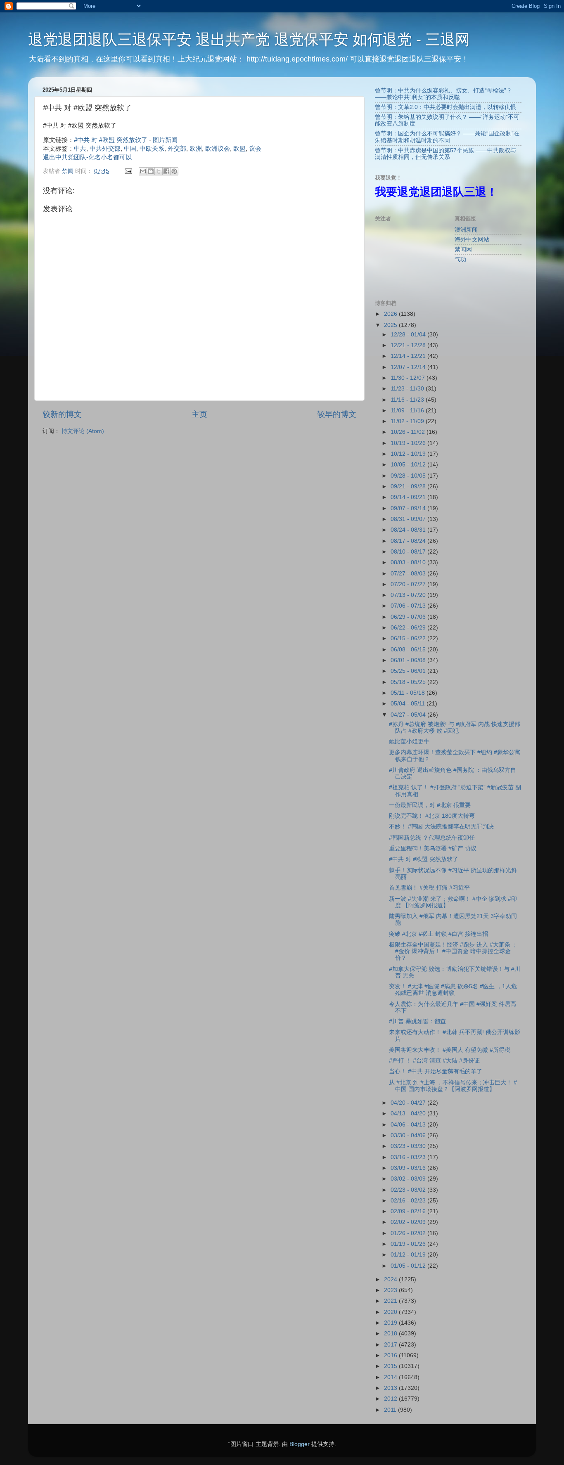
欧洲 (196, 148)
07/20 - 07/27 (409, 584)
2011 (391, 1410)
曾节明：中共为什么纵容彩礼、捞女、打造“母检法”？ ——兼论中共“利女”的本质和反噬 (443, 94)
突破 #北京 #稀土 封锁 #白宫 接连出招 (438, 934)
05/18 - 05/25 (409, 682)
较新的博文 (62, 414)
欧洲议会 (217, 148)
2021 (391, 1301)
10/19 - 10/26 (409, 443)
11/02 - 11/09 (408, 421)
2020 (391, 1312)
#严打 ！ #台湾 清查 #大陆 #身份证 (434, 1061)
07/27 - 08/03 (409, 573)
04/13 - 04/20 (409, 1113)
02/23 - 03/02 (409, 1190)
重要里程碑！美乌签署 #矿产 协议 (432, 848)
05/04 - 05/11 (409, 704)
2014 (391, 1377)
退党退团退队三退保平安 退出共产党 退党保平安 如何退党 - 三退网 (249, 39)
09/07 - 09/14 (409, 508)
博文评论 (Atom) (83, 431)
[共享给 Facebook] (166, 171)
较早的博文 (336, 414)
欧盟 (239, 148)
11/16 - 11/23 (408, 400)
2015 (391, 1366)
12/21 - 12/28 (409, 345)
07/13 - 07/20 (409, 595)
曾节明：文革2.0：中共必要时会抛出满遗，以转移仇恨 (445, 107)
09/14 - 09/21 (409, 497)
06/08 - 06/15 (409, 649)
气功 (460, 259)
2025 (391, 325)
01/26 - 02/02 (409, 1233)
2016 (391, 1355)
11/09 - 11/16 (408, 410)
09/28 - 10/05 (409, 476)
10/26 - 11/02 (409, 432)
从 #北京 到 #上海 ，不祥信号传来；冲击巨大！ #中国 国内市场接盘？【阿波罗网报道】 (453, 1085)
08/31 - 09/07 (409, 519)
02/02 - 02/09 (409, 1222)
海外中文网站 (472, 240)
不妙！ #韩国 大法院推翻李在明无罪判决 (441, 827)
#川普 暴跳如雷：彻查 (417, 1021)
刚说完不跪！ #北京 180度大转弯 (432, 816)
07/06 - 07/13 (409, 606)
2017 (391, 1345)
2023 (391, 1290)
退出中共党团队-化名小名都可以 (87, 157)
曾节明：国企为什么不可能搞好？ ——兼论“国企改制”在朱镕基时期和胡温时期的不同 (447, 136)
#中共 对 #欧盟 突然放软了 (110, 140)
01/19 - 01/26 (409, 1244)
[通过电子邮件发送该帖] (128, 171)
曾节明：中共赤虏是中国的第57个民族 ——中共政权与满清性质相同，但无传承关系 (445, 153)
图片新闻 (165, 140)
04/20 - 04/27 (409, 1103)
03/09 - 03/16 (409, 1168)
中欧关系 (152, 148)
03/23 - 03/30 (409, 1146)
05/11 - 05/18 (409, 693)
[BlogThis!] (151, 171)
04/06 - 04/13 (409, 1125)
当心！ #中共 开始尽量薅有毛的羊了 (435, 1071)
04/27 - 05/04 (409, 715)
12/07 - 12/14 (409, 367)
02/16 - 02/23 (409, 1201)
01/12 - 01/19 (409, 1255)
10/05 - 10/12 (409, 465)
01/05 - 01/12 (409, 1266)
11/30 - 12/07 (409, 378)
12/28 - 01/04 (409, 334)
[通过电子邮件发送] (143, 171)
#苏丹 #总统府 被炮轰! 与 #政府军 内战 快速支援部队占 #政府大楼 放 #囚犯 (454, 727)
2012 (391, 1399)
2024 (391, 1279)
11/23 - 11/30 (408, 389)
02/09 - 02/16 (409, 1211)
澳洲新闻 (466, 230)
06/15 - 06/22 (409, 638)
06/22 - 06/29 (409, 628)
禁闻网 (463, 249)
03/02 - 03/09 (409, 1179)
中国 (130, 148)
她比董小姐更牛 (409, 741)
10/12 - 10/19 (409, 454)
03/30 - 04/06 (409, 1135)
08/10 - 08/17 (409, 552)
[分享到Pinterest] (174, 171)
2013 (391, 1388)
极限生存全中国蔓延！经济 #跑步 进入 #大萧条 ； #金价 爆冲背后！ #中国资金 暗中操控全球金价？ (453, 951)
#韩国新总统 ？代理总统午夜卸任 (432, 838)
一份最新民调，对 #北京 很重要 (430, 805)
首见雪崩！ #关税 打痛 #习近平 (429, 888)
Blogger (299, 1444)
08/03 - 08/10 (409, 562)
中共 (80, 148)
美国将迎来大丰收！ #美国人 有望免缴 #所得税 (449, 1050)
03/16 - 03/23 (409, 1157)
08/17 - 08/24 (409, 541)
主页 (199, 414)
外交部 (177, 148)
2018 (391, 1333)
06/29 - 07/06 (409, 617)
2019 (391, 1323)
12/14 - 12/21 (409, 356)
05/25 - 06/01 (409, 671)
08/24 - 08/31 (409, 530)
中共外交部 (105, 148)
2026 (391, 314)
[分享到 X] (158, 171)
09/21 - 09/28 (409, 486)
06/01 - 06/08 (409, 660)
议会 (255, 148)
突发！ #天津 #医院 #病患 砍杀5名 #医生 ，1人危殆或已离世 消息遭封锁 (453, 989)
